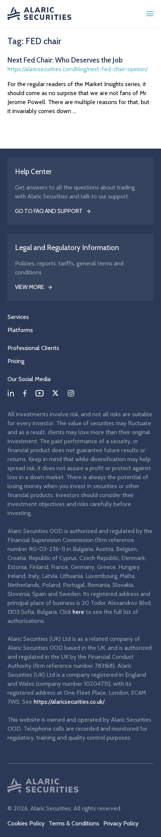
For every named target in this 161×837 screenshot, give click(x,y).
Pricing (15, 361)
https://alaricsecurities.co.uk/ (69, 701)
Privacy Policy (121, 823)
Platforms (20, 330)
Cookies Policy (26, 823)
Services (18, 316)
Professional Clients (33, 347)
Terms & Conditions (74, 823)
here (78, 611)
